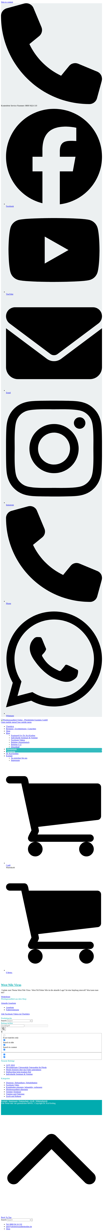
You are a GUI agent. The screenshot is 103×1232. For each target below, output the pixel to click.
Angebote (10, 1007)
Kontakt (4, 1101)
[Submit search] (32, 1020)
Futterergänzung (12, 1010)
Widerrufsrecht (41, 1101)
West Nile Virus (11, 984)
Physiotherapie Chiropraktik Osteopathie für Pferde (26, 1067)
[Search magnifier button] (3, 1029)
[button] (16, 722)
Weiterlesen (5, 997)
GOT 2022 (10, 1065)
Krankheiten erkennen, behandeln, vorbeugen (24, 1087)
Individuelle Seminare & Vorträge (19, 1074)
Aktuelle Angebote (8, 1003)
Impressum (13, 1101)
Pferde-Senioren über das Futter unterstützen (23, 1070)
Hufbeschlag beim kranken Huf (18, 1072)
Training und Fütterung (15, 1094)
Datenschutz (24, 1101)
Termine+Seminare (13, 1092)
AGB (32, 1101)
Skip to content (7, 2)
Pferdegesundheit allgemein (17, 1089)
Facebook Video (12, 1085)
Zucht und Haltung (13, 1096)
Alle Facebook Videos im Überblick (15, 1014)
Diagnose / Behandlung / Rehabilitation (21, 1083)
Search (3, 1021)
